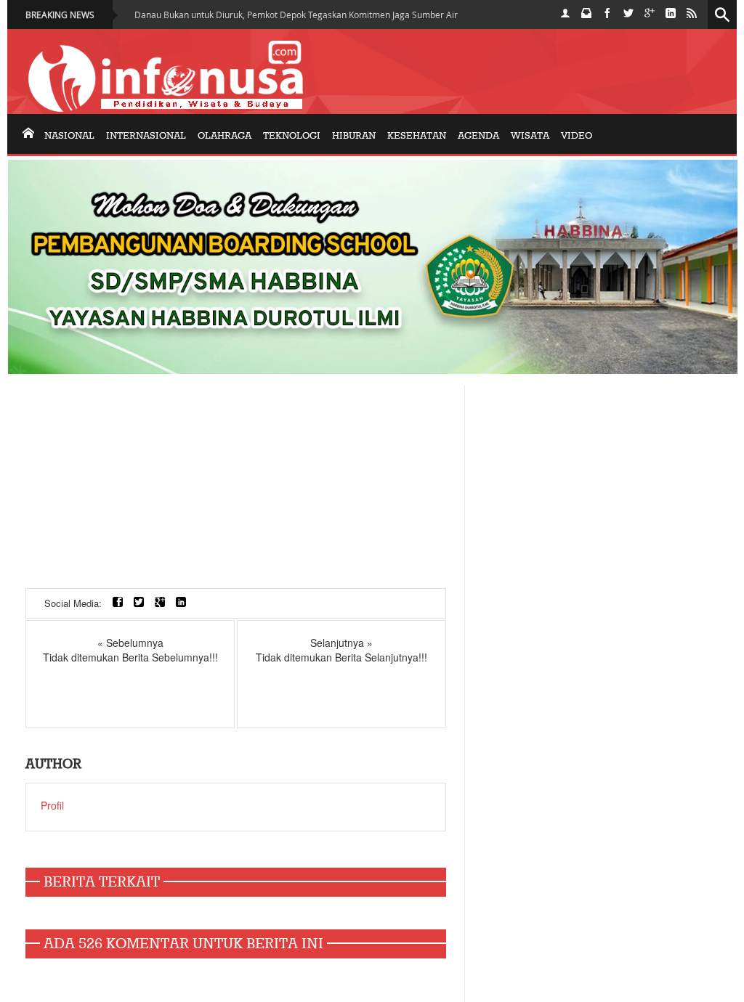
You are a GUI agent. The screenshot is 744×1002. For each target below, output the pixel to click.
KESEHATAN (416, 136)
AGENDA (478, 136)
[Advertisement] (235, 486)
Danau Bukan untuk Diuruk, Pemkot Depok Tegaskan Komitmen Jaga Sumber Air (296, 14)
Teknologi (291, 136)
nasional (69, 136)
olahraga (224, 136)
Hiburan (354, 136)
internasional (146, 136)
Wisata (530, 136)
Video (576, 136)
